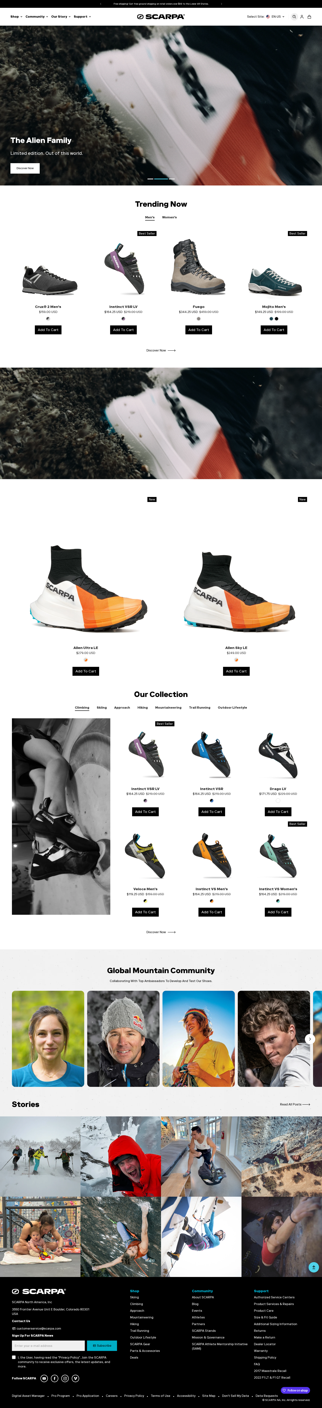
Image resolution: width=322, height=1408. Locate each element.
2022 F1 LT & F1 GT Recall (272, 1377)
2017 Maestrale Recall (270, 1371)
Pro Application (88, 1396)
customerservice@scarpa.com (39, 1328)
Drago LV (278, 789)
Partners (198, 1324)
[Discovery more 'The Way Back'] (201, 1237)
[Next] (221, 4)
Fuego (199, 307)
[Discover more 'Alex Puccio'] (48, 1039)
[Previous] (101, 4)
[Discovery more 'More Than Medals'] (201, 1156)
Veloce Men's (145, 889)
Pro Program (60, 1396)
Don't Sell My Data (235, 1396)
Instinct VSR (211, 789)
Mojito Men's (274, 307)
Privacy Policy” (69, 1357)
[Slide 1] (150, 179)
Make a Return (264, 1337)
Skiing (134, 1297)
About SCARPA (203, 1297)
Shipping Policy (265, 1357)
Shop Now (22, 168)
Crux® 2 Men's (48, 307)
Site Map (208, 1396)
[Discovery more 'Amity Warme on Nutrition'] (120, 1237)
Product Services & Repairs (274, 1304)
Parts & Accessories (145, 1351)
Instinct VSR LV (123, 307)
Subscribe (104, 1345)
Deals (134, 1357)
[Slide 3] (167, 179)
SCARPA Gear (140, 1344)
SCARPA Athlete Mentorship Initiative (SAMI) (220, 1346)
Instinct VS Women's (278, 889)
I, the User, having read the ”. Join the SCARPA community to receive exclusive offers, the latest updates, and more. (64, 1362)
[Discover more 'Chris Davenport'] (123, 1039)
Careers (112, 1396)
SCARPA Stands (204, 1331)
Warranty (261, 1351)
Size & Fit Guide (265, 1317)
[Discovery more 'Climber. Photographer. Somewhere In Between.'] (282, 1156)
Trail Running (139, 1331)
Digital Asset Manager (28, 1396)
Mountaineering (141, 1317)
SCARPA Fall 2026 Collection (161, 4)
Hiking (134, 1324)
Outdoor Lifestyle (143, 1337)
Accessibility (186, 1396)
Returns (260, 1331)
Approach (137, 1310)
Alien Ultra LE (85, 648)
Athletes (198, 1317)
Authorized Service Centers (274, 1297)
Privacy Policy (134, 1396)
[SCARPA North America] (161, 16)
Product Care (264, 1310)
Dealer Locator (265, 1344)
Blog (195, 1304)
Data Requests (267, 1396)
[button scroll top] (314, 1269)
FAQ (257, 1364)
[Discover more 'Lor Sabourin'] (198, 1039)
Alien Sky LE (236, 648)
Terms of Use (160, 1396)
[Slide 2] (157, 179)
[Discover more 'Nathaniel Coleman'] (274, 1039)
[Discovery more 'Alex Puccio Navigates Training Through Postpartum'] (40, 1237)
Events (197, 1310)
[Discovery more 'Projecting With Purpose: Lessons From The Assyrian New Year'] (282, 1237)
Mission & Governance (208, 1337)
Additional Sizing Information (275, 1324)
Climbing (136, 1304)
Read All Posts (291, 1104)
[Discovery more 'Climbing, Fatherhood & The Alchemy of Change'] (120, 1156)
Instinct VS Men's (212, 889)
